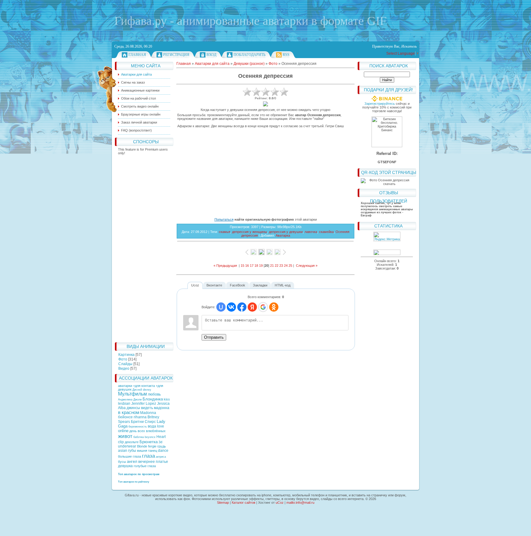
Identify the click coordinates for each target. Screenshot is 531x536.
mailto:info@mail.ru (300, 502)
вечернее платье (153, 461)
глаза (148, 456)
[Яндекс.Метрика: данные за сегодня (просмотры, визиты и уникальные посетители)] (386, 236)
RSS (286, 55)
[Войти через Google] (263, 307)
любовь (154, 394)
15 (242, 265)
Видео (123, 368)
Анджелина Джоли (130, 399)
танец (152, 450)
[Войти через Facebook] (241, 307)
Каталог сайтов (243, 502)
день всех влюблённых (147, 431)
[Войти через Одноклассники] (273, 307)
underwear (127, 446)
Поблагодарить (250, 55)
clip (121, 442)
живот (125, 436)
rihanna (140, 417)
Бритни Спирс (143, 422)
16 (247, 265)
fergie (152, 446)
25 (290, 265)
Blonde (142, 446)
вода (152, 426)
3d (160, 442)
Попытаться (224, 219)
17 (252, 265)
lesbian (124, 403)
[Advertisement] (144, 247)
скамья (224, 232)
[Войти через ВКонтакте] (231, 307)
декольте (132, 442)
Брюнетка (149, 441)
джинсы (133, 408)
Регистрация (176, 55)
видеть (147, 408)
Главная (137, 55)
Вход (211, 55)
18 (256, 265)
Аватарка (283, 235)
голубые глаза (145, 466)
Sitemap (223, 502)
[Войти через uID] (221, 307)
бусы (122, 461)
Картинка (126, 355)
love (160, 426)
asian (122, 450)
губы (132, 450)
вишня (142, 450)
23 (281, 265)
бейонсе (125, 417)
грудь (161, 446)
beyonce (150, 437)
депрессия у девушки (286, 232)
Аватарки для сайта (212, 63)
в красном (128, 412)
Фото (122, 359)
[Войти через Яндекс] (252, 307)
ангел (132, 461)
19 (261, 265)
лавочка (311, 232)
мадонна (161, 408)
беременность (137, 426)
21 (272, 265)
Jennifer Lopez (143, 403)
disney (147, 389)
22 (276, 265)
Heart (161, 437)
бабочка (138, 437)
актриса (161, 456)
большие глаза (129, 456)
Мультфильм (132, 393)
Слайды (125, 364)
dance (163, 450)
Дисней (137, 389)
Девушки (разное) (249, 63)
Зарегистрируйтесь (379, 103)
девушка (125, 466)
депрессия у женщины (249, 232)
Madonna (148, 413)
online (123, 430)
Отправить (214, 337)
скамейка (326, 232)
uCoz (280, 502)
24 (286, 265)
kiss (167, 399)
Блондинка (153, 399)
